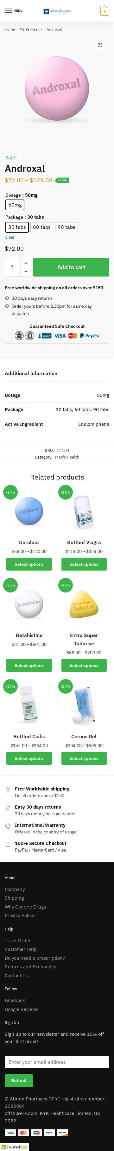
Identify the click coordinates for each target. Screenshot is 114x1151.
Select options (29, 564)
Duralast (29, 542)
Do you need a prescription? (35, 958)
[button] (100, 45)
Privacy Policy (19, 915)
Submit (19, 1080)
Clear (10, 237)
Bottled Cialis (29, 736)
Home (10, 29)
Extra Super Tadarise (84, 639)
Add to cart (71, 267)
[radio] (15, 205)
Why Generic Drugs (25, 907)
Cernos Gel (84, 736)
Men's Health (30, 29)
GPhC (54, 1099)
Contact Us (16, 975)
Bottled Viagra (84, 542)
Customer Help (21, 949)
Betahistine (29, 635)
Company (15, 889)
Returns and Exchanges (30, 967)
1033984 (15, 1106)
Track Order (18, 940)
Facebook (15, 1000)
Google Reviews (21, 1009)
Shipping (14, 898)
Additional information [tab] (31, 373)
